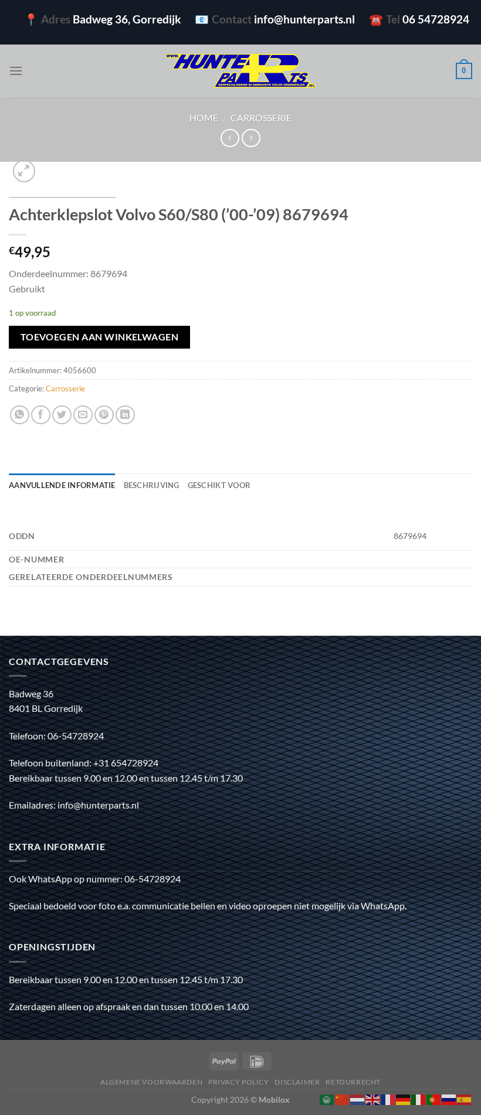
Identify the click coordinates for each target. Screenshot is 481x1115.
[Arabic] (327, 1098)
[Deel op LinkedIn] (125, 415)
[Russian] (449, 1098)
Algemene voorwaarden (151, 1082)
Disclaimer (297, 1082)
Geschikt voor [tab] (219, 485)
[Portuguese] (434, 1098)
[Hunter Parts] (240, 71)
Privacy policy (238, 1082)
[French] (388, 1098)
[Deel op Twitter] (62, 415)
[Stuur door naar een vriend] (83, 415)
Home (203, 117)
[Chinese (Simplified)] (342, 1098)
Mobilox (274, 1099)
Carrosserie (261, 117)
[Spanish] (464, 1098)
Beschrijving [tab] (151, 485)
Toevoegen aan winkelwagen (100, 337)
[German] (403, 1098)
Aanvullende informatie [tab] (62, 485)
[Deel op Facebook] (40, 415)
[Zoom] (24, 171)
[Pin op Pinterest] (104, 415)
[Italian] (418, 1098)
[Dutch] (357, 1098)
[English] (373, 1098)
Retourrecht (353, 1082)
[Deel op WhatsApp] (19, 415)
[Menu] (16, 70)
